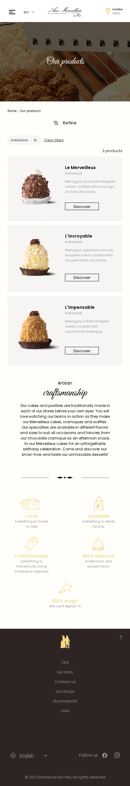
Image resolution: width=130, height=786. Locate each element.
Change (116, 12)
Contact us (65, 681)
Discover (82, 206)
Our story (65, 672)
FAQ (65, 662)
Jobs (65, 710)
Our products (65, 701)
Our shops (65, 691)
